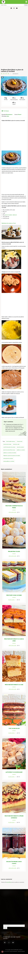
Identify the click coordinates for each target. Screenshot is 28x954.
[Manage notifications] (2, 952)
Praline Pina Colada (14, 551)
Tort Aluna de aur (14, 728)
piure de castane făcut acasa (9, 449)
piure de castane (20, 447)
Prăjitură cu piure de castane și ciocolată (11, 455)
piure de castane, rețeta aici (11, 214)
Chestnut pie (19, 441)
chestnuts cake (16, 444)
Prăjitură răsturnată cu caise (14, 684)
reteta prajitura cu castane (8, 461)
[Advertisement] (14, 24)
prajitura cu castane (21, 449)
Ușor (8, 116)
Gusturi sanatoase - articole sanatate (17, 951)
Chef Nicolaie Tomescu (17, 949)
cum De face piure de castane (9, 447)
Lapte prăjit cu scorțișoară (14, 772)
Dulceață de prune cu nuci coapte (14, 862)
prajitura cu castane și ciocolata (9, 452)
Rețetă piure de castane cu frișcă (9, 223)
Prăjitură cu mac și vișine (14, 595)
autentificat (8, 882)
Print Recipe (6, 110)
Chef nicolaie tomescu (10, 441)
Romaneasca (9, 114)
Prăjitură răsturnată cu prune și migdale (14, 816)
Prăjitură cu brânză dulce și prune (14, 506)
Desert (19, 114)
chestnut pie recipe (7, 444)
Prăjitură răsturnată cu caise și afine (14, 639)
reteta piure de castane (8, 458)
